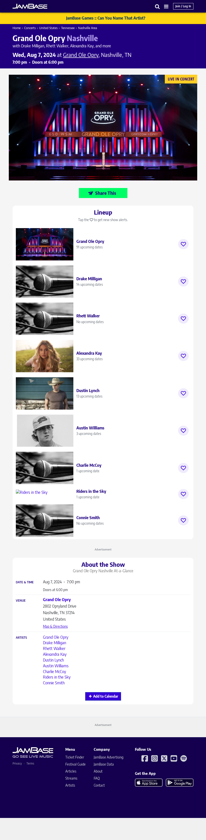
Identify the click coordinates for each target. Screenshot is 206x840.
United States (48, 28)
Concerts (30, 28)
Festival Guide (75, 764)
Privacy (17, 763)
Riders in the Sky (57, 677)
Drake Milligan (54, 642)
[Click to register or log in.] (183, 244)
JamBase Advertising (108, 757)
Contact (99, 785)
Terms (30, 763)
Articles (70, 771)
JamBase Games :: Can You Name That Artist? (105, 18)
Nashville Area (87, 28)
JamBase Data (104, 764)
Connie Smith (54, 682)
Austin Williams (56, 665)
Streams (71, 778)
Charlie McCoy (54, 671)
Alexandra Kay (55, 654)
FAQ (97, 778)
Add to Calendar (105, 696)
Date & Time (25, 582)
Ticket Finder (74, 757)
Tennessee (68, 28)
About (98, 771)
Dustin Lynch (53, 660)
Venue (21, 600)
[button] (157, 6)
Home (17, 28)
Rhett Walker (54, 648)
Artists (21, 637)
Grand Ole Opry (55, 637)
